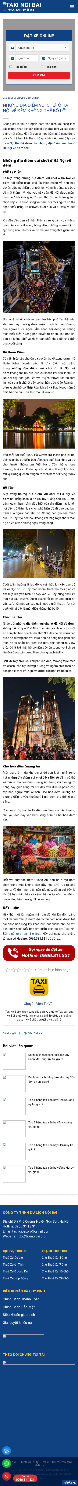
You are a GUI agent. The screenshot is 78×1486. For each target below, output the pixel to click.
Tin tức (67, 1462)
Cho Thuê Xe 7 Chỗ (54, 1264)
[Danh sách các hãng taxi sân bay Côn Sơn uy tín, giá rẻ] (14, 1083)
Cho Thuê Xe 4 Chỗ (54, 1257)
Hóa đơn (51, 66)
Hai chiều (20, 66)
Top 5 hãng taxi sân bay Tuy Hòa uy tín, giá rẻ (50, 1125)
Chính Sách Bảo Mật (19, 1307)
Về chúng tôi (51, 1462)
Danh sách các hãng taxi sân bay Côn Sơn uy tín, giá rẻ (51, 1079)
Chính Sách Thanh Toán (21, 1299)
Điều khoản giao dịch (19, 1315)
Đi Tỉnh (37, 1462)
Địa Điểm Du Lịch (30, 98)
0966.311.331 (25, 1478)
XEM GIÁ (39, 75)
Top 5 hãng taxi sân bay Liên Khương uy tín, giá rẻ (51, 1102)
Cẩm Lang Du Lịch (12, 98)
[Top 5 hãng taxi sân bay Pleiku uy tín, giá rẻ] (14, 1151)
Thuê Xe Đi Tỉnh (13, 1264)
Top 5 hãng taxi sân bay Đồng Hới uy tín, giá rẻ (51, 1170)
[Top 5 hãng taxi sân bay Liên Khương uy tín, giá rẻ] (14, 1106)
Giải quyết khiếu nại (18, 1323)
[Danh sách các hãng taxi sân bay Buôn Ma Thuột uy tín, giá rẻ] (14, 1061)
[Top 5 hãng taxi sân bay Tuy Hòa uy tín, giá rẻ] (14, 1128)
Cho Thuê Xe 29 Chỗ (55, 1278)
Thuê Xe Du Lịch (13, 1257)
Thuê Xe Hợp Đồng (15, 1278)
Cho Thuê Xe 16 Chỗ (55, 1271)
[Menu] (71, 6)
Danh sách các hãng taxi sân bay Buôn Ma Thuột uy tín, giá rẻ (48, 1057)
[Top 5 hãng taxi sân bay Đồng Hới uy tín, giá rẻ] (14, 1174)
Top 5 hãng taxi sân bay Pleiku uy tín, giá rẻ (51, 1147)
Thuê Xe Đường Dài (15, 1271)
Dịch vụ (26, 1462)
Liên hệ (39, 1465)
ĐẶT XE (71, 1482)
